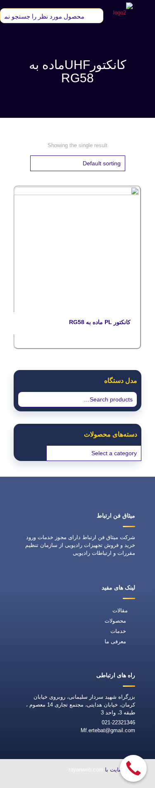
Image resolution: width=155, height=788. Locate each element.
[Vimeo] (49, 782)
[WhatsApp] (106, 782)
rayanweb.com (86, 770)
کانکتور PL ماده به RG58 (100, 322)
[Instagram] (30, 782)
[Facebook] (87, 782)
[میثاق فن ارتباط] (123, 12)
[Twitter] (68, 782)
